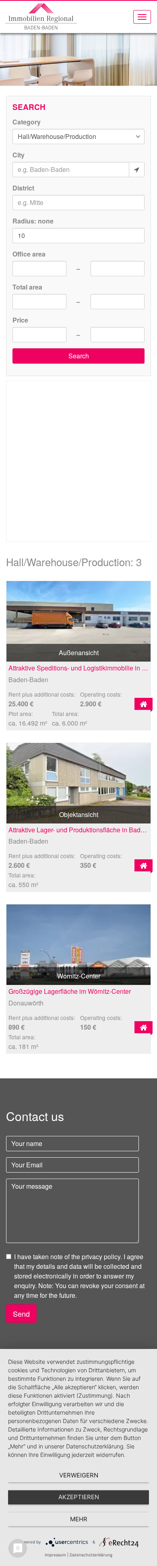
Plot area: (20, 714)
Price (20, 320)
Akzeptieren (78, 1497)
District (23, 187)
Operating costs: (101, 694)
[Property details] (143, 704)
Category (26, 121)
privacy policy (101, 1256)
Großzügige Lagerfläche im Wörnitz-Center (69, 991)
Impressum (55, 1554)
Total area (27, 287)
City (18, 154)
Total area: (65, 714)
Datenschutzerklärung (91, 1554)
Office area (28, 254)
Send (21, 1313)
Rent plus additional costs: (41, 694)
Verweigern (78, 1475)
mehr (78, 1519)
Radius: (33, 220)
